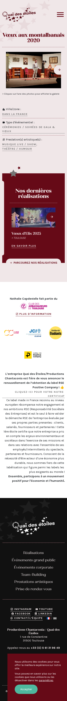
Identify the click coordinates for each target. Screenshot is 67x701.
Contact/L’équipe (28, 618)
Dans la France (15, 114)
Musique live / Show (19, 144)
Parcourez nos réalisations (35, 262)
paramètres (46, 680)
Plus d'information (35, 314)
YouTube (46, 609)
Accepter (26, 689)
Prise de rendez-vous (34, 589)
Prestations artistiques (33, 581)
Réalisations (33, 552)
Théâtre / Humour (17, 148)
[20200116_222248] (33, 70)
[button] (60, 15)
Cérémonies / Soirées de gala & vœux (28, 129)
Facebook (23, 613)
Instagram (22, 609)
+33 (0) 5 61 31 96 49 (45, 648)
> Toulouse (19, 238)
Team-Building (33, 574)
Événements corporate (33, 567)
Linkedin (45, 613)
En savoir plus (24, 245)
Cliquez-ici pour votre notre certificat (40, 394)
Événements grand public (33, 560)
